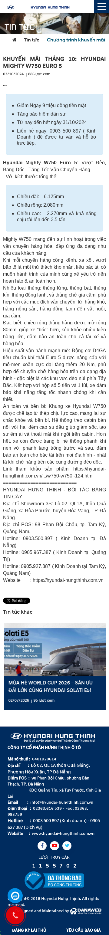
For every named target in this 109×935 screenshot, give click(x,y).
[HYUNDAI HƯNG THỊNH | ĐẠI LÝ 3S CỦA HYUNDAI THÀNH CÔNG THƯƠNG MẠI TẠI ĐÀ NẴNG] (48, 7)
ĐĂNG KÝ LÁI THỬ (29, 930)
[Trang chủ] (15, 40)
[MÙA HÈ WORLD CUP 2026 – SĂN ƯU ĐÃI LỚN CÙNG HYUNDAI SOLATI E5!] (54, 666)
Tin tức (31, 40)
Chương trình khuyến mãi (76, 40)
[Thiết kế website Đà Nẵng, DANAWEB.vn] (85, 910)
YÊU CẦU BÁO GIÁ (83, 930)
